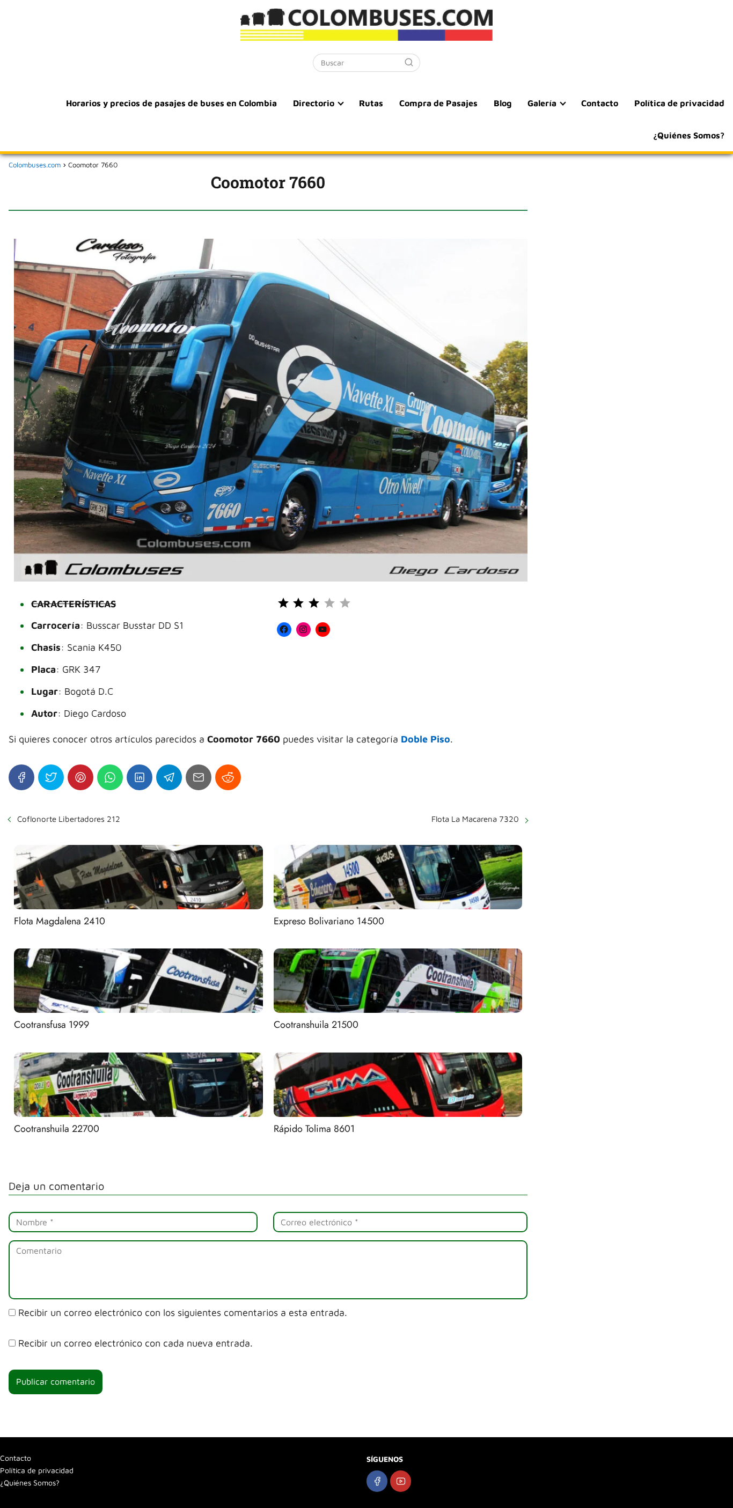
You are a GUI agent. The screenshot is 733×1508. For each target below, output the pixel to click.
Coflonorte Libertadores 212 (68, 818)
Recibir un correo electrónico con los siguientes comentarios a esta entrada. (182, 1312)
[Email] (198, 777)
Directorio (313, 103)
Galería (541, 103)
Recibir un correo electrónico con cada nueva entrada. (135, 1343)
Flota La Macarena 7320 (475, 818)
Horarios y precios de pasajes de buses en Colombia (171, 103)
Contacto (599, 103)
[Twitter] (51, 777)
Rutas (371, 103)
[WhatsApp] (110, 777)
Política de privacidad (679, 103)
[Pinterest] (80, 777)
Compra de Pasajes (438, 103)
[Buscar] (409, 62)
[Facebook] (21, 777)
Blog (502, 103)
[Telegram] (169, 777)
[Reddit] (228, 777)
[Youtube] (400, 1480)
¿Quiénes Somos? (688, 135)
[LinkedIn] (139, 777)
